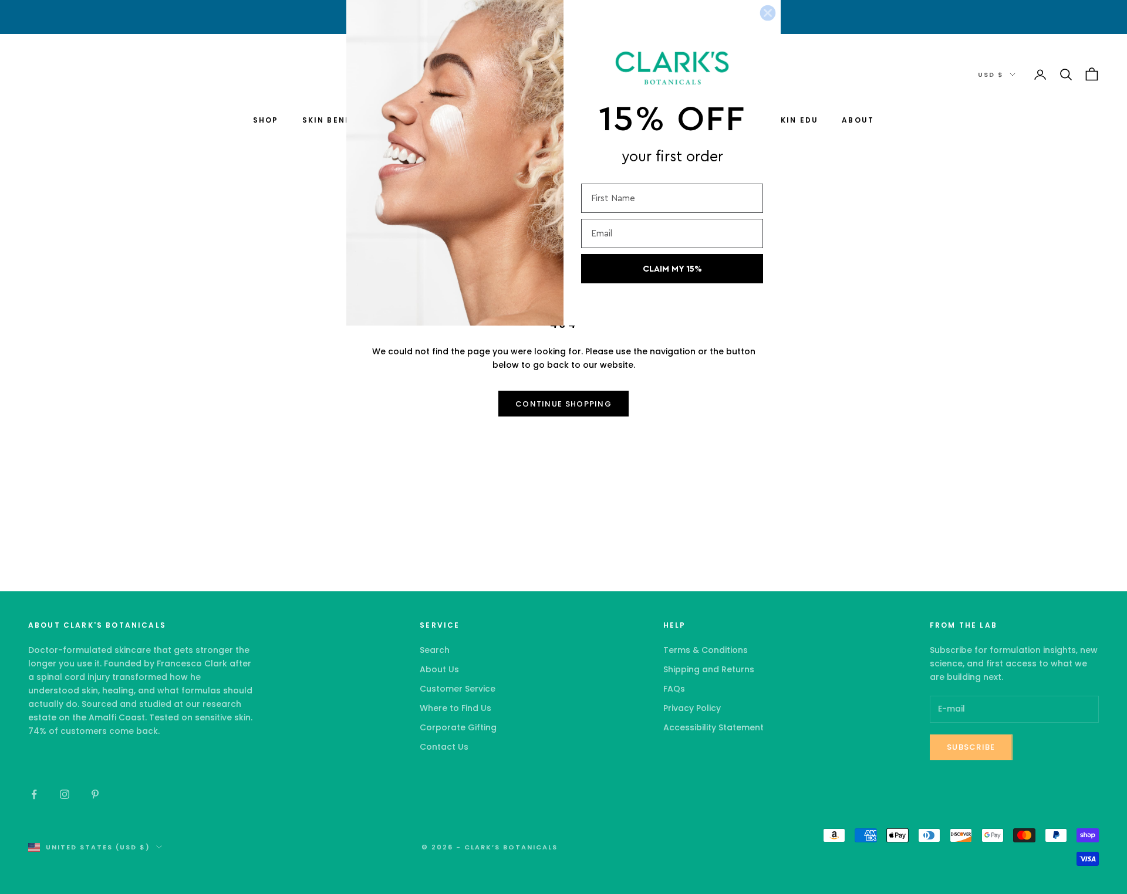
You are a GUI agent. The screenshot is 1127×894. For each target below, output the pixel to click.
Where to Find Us (455, 708)
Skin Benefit (334, 120)
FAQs (674, 689)
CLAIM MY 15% (672, 269)
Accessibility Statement (713, 727)
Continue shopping (563, 403)
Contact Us (444, 747)
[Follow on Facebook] (34, 794)
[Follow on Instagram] (64, 794)
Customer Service (457, 689)
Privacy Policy (692, 708)
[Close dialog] (768, 13)
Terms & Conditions (705, 650)
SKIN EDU (796, 120)
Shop (266, 120)
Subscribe (971, 747)
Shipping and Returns (708, 669)
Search (435, 650)
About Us (439, 669)
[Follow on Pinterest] (95, 794)
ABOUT (858, 120)
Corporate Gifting (458, 727)
